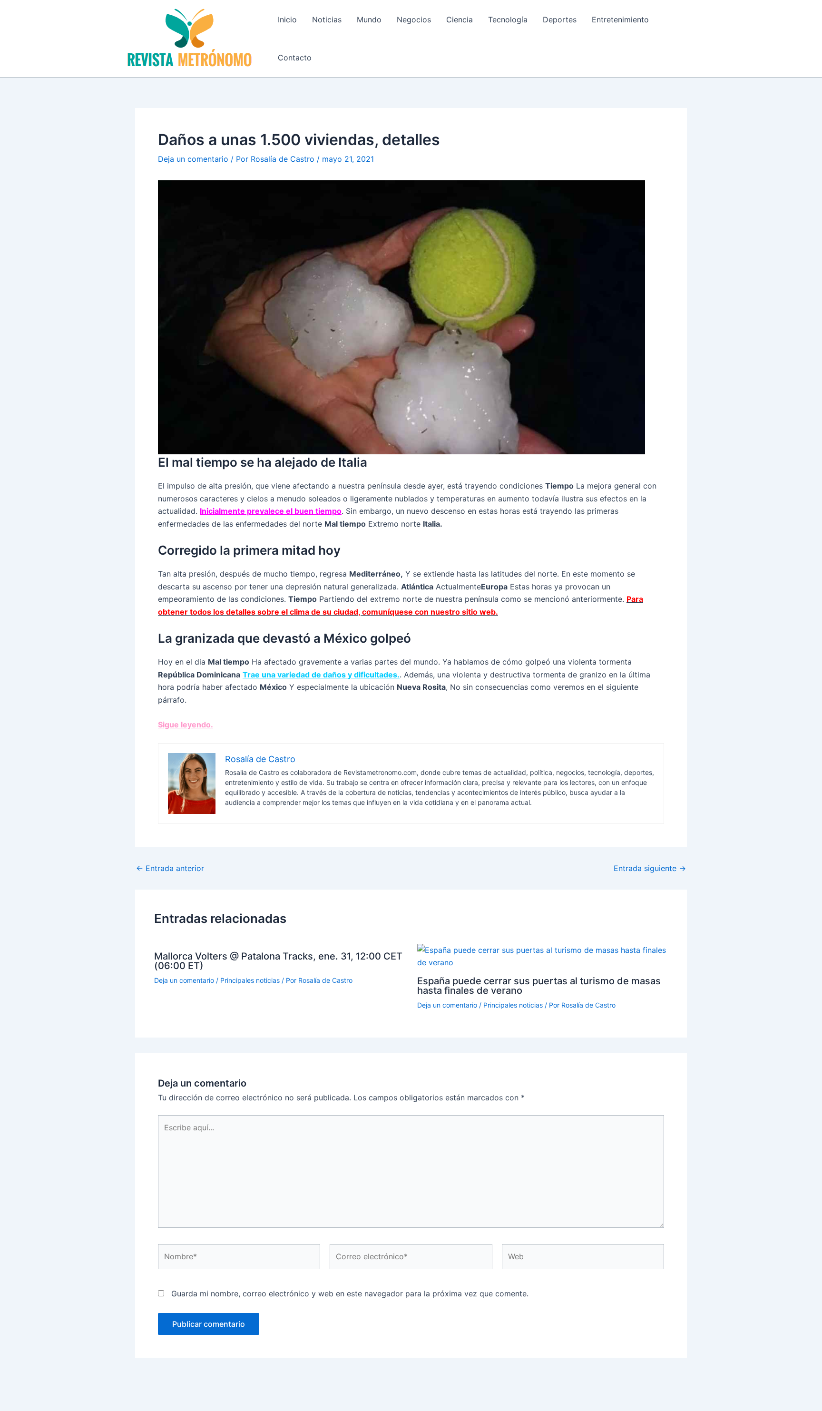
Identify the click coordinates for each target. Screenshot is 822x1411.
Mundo (369, 19)
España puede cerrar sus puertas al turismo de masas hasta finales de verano (539, 985)
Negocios (414, 19)
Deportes (560, 19)
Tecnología (508, 19)
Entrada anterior (170, 868)
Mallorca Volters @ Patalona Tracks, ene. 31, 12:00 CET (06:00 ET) (278, 960)
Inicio (287, 19)
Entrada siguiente (650, 868)
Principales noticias (250, 980)
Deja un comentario (193, 159)
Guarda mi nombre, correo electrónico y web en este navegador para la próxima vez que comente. (349, 1293)
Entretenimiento (620, 19)
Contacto (295, 57)
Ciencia (459, 19)
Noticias (327, 19)
